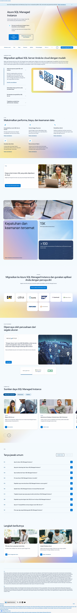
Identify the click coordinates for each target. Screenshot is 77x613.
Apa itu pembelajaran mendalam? (41, 608)
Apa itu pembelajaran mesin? (29, 608)
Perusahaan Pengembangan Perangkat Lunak (9, 606)
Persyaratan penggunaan (32, 612)
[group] (38, 349)
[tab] (9, 394)
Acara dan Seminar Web (58, 606)
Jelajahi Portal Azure (11, 602)
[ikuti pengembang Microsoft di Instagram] (20, 602)
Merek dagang (40, 612)
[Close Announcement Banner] (71, 4)
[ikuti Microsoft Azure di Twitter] (17, 602)
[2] (4, 586)
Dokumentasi (35, 606)
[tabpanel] (38, 418)
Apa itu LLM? (56, 608)
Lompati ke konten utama (5, 0)
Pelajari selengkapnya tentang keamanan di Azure (13, 257)
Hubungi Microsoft (15, 612)
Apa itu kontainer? (62, 608)
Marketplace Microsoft (22, 606)
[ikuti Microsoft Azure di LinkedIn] (22, 602)
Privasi (20, 612)
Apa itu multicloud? (19, 608)
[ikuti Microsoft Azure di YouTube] (24, 602)
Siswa (52, 606)
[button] (26, 371)
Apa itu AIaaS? (51, 608)
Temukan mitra (30, 606)
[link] (7, 48)
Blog (39, 606)
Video (4, 608)
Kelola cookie (24, 612)
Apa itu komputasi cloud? (10, 608)
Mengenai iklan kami (47, 612)
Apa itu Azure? (3, 603)
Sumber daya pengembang (45, 606)
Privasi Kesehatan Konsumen (5, 612)
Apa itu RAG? (69, 608)
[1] (4, 571)
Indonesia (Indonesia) (4, 609)
